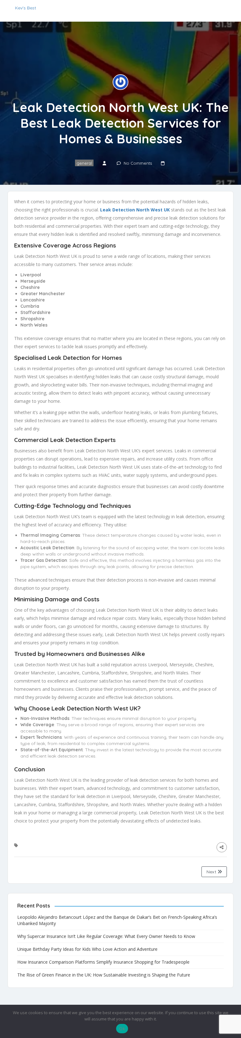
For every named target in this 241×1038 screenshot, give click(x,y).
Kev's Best (25, 8)
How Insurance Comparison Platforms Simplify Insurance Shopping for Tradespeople (103, 962)
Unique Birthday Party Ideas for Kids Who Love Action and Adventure (87, 949)
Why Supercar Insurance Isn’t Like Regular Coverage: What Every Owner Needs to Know (106, 936)
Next (211, 872)
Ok (122, 1028)
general (84, 162)
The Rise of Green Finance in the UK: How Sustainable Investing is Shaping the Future (103, 975)
